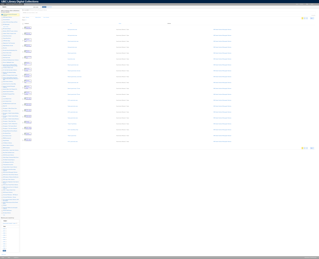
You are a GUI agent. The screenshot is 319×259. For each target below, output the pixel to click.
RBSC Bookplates (6, 147)
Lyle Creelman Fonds (7, 101)
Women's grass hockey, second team (74, 76)
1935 (4, 241)
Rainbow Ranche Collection (8, 145)
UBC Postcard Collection (8, 192)
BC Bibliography (6, 24)
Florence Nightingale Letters (8, 62)
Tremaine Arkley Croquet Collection (10, 166)
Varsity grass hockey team (73, 106)
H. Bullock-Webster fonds (8, 67)
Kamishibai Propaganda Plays (8, 93)
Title (71, 23)
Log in (297, 4)
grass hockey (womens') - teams (9, 223)
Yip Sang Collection (7, 212)
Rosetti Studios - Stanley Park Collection (11, 150)
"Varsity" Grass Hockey (72, 123)
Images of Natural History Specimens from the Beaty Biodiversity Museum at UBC (10, 78)
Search (4, 7)
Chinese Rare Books (7, 38)
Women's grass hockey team (73, 41)
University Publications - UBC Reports (10, 194)
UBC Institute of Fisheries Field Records (10, 177)
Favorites (301, 4)
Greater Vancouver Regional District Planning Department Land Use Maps (10, 65)
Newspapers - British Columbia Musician (11, 118)
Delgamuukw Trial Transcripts (9, 43)
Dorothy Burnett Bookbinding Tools (10, 50)
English (312, 4)
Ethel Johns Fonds (6, 57)
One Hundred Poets (7, 133)
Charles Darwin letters (7, 35)
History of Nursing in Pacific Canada (10, 75)
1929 (4, 233)
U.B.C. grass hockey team (73, 100)
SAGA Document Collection (8, 154)
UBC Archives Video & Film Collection (10, 174)
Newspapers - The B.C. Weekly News (10, 123)
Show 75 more (5, 26)
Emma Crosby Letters (7, 52)
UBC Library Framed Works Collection (10, 184)
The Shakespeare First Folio (8, 162)
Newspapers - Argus (7, 110)
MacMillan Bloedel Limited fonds (9, 103)
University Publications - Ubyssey (9, 197)
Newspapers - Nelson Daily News (9, 121)
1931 (4, 237)
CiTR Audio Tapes (6, 40)
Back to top (4, 254)
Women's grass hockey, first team (74, 70)
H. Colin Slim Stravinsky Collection (10, 70)
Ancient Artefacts (6, 19)
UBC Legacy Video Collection (9, 179)
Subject (5, 220)
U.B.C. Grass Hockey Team (73, 129)
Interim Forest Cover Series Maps (9, 83)
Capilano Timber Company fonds (9, 33)
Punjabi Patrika (6, 140)
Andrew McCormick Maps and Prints (10, 22)
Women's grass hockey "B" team (74, 94)
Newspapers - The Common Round (10, 126)
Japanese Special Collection (8, 91)
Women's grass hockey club (73, 82)
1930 (4, 235)
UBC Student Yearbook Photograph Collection (222, 29)
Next (311, 18)
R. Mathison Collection (7, 142)
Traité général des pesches (8, 164)
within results (35, 7)
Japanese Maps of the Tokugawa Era (10, 89)
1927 (4, 230)
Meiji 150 (5, 105)
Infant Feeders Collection (8, 81)
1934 (4, 239)
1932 (4, 228)
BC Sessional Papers (7, 28)
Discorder (5, 47)
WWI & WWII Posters (7, 210)
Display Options (38, 17)
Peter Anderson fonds (7, 135)
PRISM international (7, 138)
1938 (4, 248)
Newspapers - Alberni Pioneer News (10, 108)
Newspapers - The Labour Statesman (10, 128)
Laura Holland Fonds (7, 98)
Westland (4, 205)
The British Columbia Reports (8, 159)
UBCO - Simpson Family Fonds (9, 189)
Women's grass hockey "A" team (74, 88)
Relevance (27, 17)
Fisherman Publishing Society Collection (11, 59)
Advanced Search (49, 6)
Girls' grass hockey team (72, 29)
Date (4, 226)
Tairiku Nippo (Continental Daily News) (10, 157)
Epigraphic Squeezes (7, 55)
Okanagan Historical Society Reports (10, 130)
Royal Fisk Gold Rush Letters (8, 152)
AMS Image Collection (7, 17)
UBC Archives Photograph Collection (10, 172)
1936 (4, 243)
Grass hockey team (71, 58)
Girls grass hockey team (72, 47)
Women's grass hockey (72, 53)
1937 (4, 246)
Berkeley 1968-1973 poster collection (10, 31)
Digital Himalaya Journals (8, 45)
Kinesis (4, 96)
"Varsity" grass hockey (72, 135)
